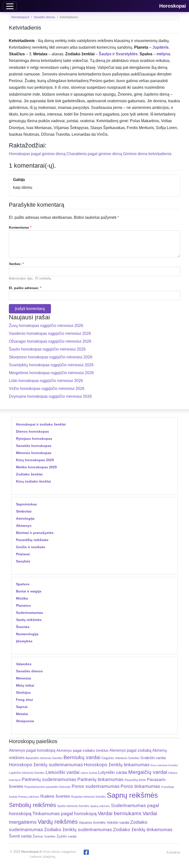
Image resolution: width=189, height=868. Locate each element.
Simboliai (24, 511)
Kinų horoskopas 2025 (35, 460)
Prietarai (23, 554)
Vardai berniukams (120, 813)
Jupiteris (160, 47)
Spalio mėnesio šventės (73, 806)
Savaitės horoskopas (33, 446)
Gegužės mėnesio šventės (120, 758)
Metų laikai (25, 685)
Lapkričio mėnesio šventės (27, 773)
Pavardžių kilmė (135, 780)
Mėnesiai (23, 678)
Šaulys (105, 54)
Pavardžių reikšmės (32, 540)
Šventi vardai (20, 836)
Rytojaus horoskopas (34, 439)
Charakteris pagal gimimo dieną (94, 154)
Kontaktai (173, 852)
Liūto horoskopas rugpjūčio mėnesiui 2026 (46, 381)
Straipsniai (25, 721)
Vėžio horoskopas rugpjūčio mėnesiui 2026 (46, 388)
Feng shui (24, 700)
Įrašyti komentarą (30, 309)
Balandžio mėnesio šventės (44, 758)
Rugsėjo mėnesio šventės (88, 796)
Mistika (22, 598)
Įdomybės (24, 641)
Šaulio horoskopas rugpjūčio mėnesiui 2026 (47, 349)
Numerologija (27, 634)
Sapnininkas (26, 504)
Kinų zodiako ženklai (33, 481)
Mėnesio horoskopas (33, 453)
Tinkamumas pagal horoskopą (64, 813)
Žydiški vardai (67, 836)
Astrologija (25, 518)
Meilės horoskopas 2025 (36, 467)
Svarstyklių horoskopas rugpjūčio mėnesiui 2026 (51, 365)
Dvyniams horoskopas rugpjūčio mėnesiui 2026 (50, 396)
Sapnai (22, 707)
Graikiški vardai (153, 758)
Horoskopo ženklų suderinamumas (46, 764)
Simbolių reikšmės (32, 805)
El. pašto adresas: (25, 288)
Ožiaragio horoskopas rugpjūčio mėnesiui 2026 (50, 341)
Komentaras (20, 227)
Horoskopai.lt (20, 17)
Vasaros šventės (92, 822)
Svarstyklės (127, 54)
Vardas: (16, 264)
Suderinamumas (29, 613)
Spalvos (23, 584)
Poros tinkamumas (140, 786)
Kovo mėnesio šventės (164, 765)
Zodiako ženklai (29, 474)
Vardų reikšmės (29, 620)
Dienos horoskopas (32, 431)
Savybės (23, 561)
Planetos (23, 605)
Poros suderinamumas (96, 786)
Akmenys (24, 526)
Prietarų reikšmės (28, 796)
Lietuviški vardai (62, 772)
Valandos (24, 664)
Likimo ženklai (88, 772)
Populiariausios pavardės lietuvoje (47, 787)
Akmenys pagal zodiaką (130, 750)
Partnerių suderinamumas (49, 779)
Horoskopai (172, 6)
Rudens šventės (55, 796)
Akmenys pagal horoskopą (32, 750)
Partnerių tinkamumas (100, 779)
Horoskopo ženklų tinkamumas (117, 764)
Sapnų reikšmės (132, 795)
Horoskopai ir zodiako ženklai (41, 424)
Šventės (23, 627)
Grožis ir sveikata (30, 547)
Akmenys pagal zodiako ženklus (82, 750)
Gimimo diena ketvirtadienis (147, 154)
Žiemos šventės (44, 836)
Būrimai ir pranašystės (35, 533)
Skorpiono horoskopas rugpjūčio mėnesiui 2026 (50, 357)
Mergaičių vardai (147, 772)
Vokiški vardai (118, 822)
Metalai (22, 714)
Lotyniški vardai (112, 772)
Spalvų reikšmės (100, 806)
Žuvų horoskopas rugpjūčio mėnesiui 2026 (46, 326)
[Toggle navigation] (10, 6)
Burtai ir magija (28, 591)
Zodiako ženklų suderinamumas (78, 829)
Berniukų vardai (81, 757)
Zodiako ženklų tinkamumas (143, 829)
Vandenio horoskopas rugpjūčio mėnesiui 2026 (50, 333)
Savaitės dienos (44, 17)
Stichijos (23, 692)
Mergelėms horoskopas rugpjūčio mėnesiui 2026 (51, 373)
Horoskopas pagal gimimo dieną (37, 154)
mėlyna (163, 54)
